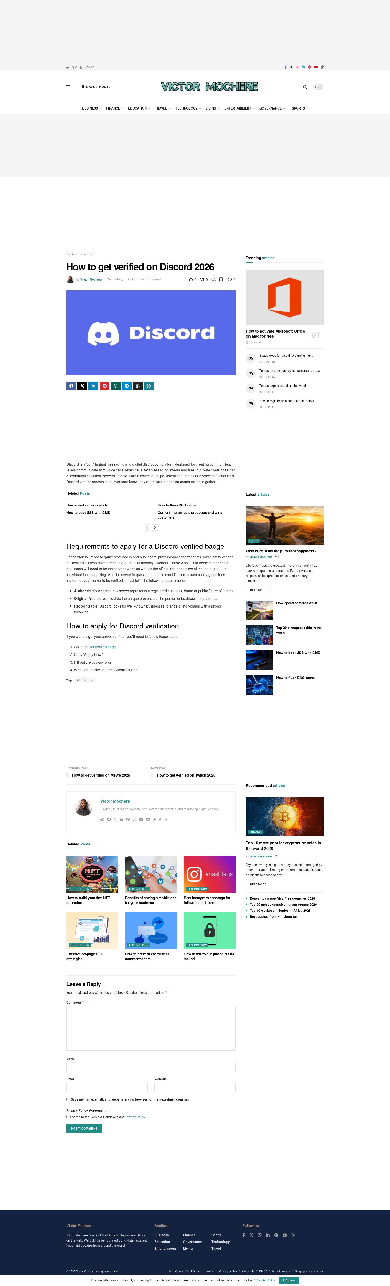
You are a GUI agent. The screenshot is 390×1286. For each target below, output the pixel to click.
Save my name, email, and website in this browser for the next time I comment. (131, 1099)
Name (70, 1059)
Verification (85, 680)
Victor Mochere (91, 279)
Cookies (209, 1271)
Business (90, 108)
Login (73, 67)
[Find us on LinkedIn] (303, 67)
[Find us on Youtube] (316, 67)
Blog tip (300, 1271)
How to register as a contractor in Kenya (286, 400)
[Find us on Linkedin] (268, 1235)
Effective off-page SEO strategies (84, 956)
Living (211, 108)
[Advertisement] (195, 31)
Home (70, 254)
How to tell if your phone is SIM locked (209, 956)
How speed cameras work (86, 505)
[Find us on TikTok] (322, 67)
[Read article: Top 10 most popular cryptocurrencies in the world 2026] (285, 816)
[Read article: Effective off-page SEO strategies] (92, 930)
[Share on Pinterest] (104, 386)
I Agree (289, 1280)
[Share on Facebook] (71, 386)
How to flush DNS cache (177, 505)
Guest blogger (281, 1271)
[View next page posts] (155, 527)
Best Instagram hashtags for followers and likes (207, 900)
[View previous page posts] (147, 527)
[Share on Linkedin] (93, 386)
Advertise (174, 1271)
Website (160, 1079)
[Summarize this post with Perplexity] (149, 386)
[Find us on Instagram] (297, 67)
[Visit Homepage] (209, 86)
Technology (186, 108)
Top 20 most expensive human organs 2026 (289, 370)
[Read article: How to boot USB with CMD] (259, 660)
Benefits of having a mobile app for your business (151, 900)
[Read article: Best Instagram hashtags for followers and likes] (210, 874)
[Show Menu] (68, 86)
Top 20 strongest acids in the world (299, 630)
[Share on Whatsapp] (116, 386)
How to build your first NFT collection (88, 900)
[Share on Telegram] (127, 386)
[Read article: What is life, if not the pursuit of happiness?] (285, 525)
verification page (102, 646)
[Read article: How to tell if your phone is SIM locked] (210, 930)
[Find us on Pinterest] (309, 67)
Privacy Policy (135, 1117)
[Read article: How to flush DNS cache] (259, 685)
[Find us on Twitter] (291, 67)
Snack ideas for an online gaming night (285, 355)
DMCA (263, 1271)
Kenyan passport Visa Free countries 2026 (282, 898)
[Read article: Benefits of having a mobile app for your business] (151, 874)
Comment (75, 1002)
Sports (298, 108)
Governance (270, 108)
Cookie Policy (265, 1280)
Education (137, 108)
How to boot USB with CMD (88, 512)
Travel (161, 108)
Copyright (248, 1271)
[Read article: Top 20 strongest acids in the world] (259, 635)
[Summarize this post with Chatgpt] (138, 386)
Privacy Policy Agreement (86, 1110)
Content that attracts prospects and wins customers (190, 515)
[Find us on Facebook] (286, 67)
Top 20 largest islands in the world (282, 385)
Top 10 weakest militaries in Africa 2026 (280, 910)
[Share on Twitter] (82, 386)
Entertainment (237, 108)
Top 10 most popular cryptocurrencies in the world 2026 (283, 845)
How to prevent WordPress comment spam (147, 956)
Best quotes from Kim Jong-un (273, 916)
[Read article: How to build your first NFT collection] (92, 874)
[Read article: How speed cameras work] (259, 610)
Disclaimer (192, 1271)
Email (70, 1079)
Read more (260, 589)
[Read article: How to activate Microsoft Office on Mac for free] (285, 297)
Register (88, 67)
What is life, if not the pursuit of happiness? (281, 550)
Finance (113, 108)
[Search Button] (305, 86)
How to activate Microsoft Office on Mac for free (275, 333)
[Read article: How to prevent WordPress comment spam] (151, 930)
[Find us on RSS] (293, 1235)
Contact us (316, 1271)
